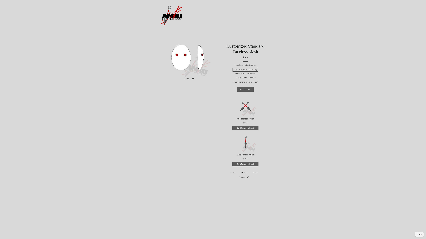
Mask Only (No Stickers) (245, 70)
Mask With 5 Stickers (245, 74)
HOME (217, 16)
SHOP (240, 16)
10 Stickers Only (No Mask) (245, 82)
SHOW (252, 16)
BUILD (227, 16)
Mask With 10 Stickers (245, 78)
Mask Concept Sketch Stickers (245, 65)
